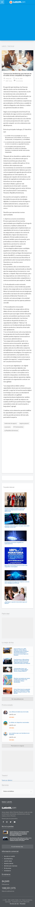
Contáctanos (7, 870)
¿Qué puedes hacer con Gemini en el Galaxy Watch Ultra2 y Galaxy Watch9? (21, 670)
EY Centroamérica (18, 427)
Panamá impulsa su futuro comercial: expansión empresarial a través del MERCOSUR (15, 510)
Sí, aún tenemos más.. (17, 846)
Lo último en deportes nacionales (19, 722)
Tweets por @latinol (7, 780)
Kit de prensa (7, 868)
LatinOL (4, 46)
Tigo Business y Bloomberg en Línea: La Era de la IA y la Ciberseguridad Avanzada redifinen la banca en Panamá (22, 661)
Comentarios (18, 81)
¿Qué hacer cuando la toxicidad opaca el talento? (16, 602)
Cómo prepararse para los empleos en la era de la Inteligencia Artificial (17, 582)
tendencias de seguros (11, 423)
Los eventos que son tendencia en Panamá (19, 733)
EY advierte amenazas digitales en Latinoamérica (14, 543)
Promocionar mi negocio (17, 746)
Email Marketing (8, 858)
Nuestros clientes (8, 863)
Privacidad (22, 903)
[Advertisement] (17, 22)
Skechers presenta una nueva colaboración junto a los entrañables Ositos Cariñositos (22, 680)
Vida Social (11, 46)
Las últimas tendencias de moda (18, 712)
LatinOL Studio (8, 861)
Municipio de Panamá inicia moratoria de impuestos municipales (16, 566)
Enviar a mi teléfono (9, 791)
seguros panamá (24, 423)
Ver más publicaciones (17, 699)
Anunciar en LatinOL (9, 856)
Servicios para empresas (10, 866)
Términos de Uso (14, 903)
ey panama (7, 427)
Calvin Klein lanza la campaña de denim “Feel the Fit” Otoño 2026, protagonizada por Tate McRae (22, 691)
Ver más (11, 717)
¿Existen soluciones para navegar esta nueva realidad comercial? (17, 526)
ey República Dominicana (11, 430)
